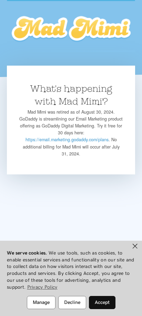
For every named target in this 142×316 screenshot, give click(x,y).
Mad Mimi (71, 29)
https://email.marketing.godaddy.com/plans (67, 139)
